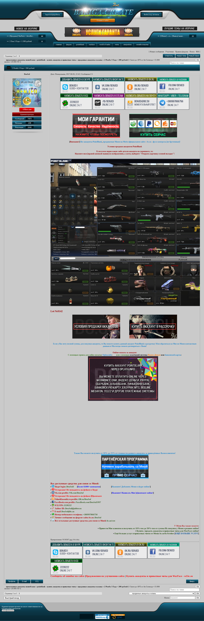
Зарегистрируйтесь (52, 14)
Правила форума (181, 52)
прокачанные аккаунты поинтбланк (20, 60)
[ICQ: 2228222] (37, 581)
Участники (169, 52)
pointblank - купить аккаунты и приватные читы (56, 60)
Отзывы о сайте (103, 20)
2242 (30, 127)
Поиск (192, 52)
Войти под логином (151, 14)
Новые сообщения (157, 52)
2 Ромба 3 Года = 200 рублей (115, 60)
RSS (197, 52)
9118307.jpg (67, 540)
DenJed (27, 74)
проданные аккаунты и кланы (90, 60)
